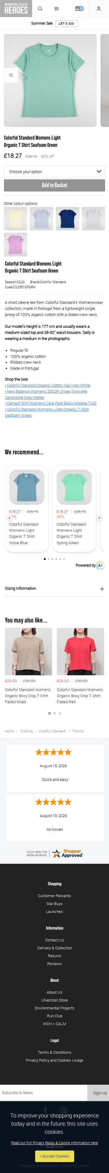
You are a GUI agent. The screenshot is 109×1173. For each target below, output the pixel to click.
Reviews (54, 963)
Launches (54, 911)
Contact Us (54, 940)
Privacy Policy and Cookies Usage (54, 1060)
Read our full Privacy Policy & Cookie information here (54, 1142)
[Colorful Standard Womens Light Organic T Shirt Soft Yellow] (16, 219)
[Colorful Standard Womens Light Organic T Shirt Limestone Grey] (93, 219)
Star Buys (54, 903)
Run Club (54, 1016)
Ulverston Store (54, 1000)
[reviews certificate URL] (54, 853)
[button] (9, 518)
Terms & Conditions (54, 1052)
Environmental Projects (54, 1008)
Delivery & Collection (54, 948)
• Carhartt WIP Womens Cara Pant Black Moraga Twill (50, 403)
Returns (54, 955)
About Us (54, 992)
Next (98, 675)
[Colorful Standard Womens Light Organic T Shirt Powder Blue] (41, 219)
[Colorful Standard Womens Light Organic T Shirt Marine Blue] (67, 219)
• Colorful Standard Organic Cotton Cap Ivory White (47, 385)
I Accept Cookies (54, 1156)
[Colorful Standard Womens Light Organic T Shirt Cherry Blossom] (16, 244)
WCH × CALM (54, 1023)
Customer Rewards (54, 895)
